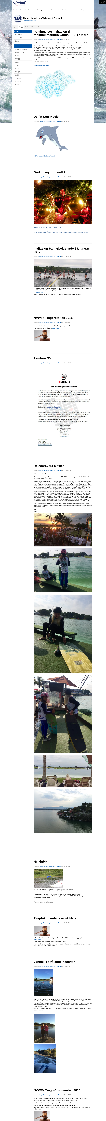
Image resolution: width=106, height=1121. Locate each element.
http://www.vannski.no (29, 20)
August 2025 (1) (19, 52)
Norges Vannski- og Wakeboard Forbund (50, 39)
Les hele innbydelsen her (41, 65)
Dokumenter (53, 10)
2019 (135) (18, 72)
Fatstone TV (42, 358)
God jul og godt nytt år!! (51, 172)
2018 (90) (18, 75)
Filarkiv (33, 27)
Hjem (15, 27)
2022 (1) (17, 62)
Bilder (27, 27)
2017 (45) (18, 78)
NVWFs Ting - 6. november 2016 (57, 1090)
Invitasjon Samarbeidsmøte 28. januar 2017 (61, 250)
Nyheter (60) (18, 38)
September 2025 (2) (21, 49)
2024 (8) (17, 55)
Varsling (81, 10)
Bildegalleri (61, 10)
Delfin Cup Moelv (46, 116)
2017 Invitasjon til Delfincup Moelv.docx (45, 156)
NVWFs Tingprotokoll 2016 (53, 318)
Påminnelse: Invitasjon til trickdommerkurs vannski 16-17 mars (61, 33)
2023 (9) (17, 59)
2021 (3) (17, 65)
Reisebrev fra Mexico (49, 466)
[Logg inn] (103, 1)
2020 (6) (17, 68)
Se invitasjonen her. (39, 292)
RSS (17, 41)
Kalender (40, 27)
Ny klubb (40, 861)
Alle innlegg (18, 34)
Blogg (21, 27)
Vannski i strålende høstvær (54, 962)
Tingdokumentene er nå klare (55, 918)
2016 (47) (18, 81)
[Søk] (100, 1)
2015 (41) (18, 84)
